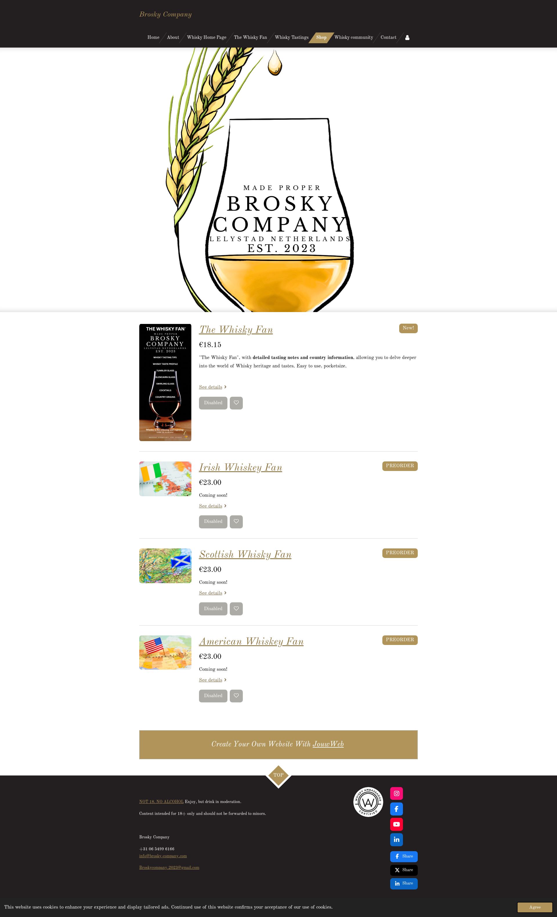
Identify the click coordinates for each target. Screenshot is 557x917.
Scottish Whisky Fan (245, 555)
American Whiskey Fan (251, 642)
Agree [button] (535, 907)
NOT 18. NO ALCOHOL (161, 802)
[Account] (407, 37)
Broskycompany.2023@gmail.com (169, 868)
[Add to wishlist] (236, 403)
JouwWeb (328, 744)
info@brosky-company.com (163, 856)
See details (210, 387)
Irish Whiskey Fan (240, 468)
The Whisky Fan (236, 330)
